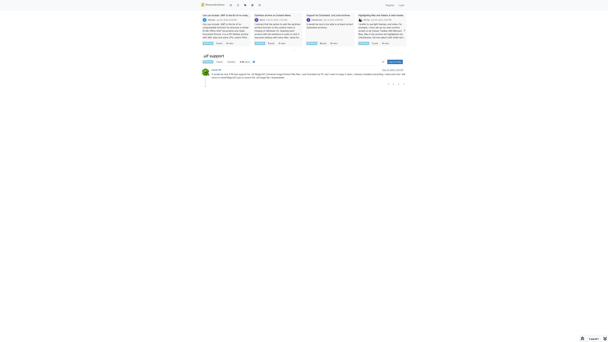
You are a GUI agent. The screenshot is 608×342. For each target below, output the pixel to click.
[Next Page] (404, 30)
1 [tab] (294, 50)
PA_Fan (367, 20)
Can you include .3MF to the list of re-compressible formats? (234, 15)
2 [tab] (299, 50)
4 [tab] (308, 50)
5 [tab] (313, 50)
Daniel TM (216, 70)
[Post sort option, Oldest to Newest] (383, 62)
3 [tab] (304, 50)
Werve (262, 20)
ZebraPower (317, 20)
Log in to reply (395, 62)
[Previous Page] (203, 30)
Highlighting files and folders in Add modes (380, 15)
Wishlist (209, 43)
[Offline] (207, 72)
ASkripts (211, 20)
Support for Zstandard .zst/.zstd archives (328, 15)
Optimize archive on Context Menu (273, 15)
